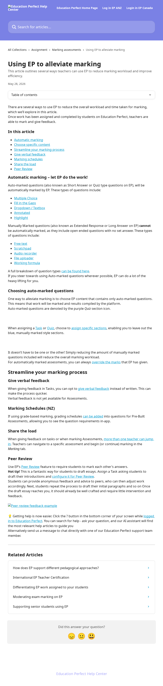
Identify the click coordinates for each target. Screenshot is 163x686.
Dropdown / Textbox (29, 208)
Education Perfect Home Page (77, 8)
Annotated (22, 213)
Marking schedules (28, 159)
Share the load (25, 164)
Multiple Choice (25, 198)
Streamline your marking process (39, 149)
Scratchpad (22, 248)
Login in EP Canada (139, 8)
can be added (93, 416)
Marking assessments (66, 50)
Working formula (27, 263)
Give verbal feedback (30, 154)
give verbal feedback (93, 388)
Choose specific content (32, 144)
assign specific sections (89, 328)
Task (38, 328)
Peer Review (23, 169)
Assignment (39, 50)
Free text (20, 243)
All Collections (17, 50)
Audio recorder (25, 253)
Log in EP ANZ (112, 8)
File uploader (24, 258)
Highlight (21, 218)
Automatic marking (28, 140)
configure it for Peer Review (73, 476)
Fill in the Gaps (25, 203)
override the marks (106, 362)
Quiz (50, 328)
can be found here (75, 271)
